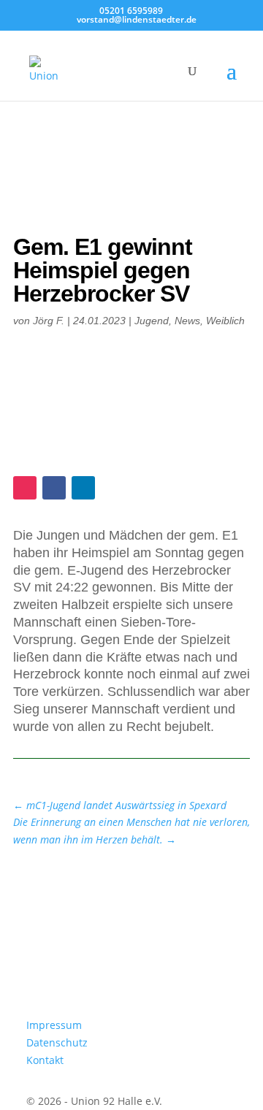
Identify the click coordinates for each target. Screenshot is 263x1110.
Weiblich (225, 320)
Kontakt (45, 1060)
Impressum (54, 1025)
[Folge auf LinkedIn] (83, 488)
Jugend (151, 320)
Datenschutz (57, 1042)
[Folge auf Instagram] (25, 488)
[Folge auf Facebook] (54, 488)
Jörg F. (48, 320)
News (187, 320)
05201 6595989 (131, 10)
